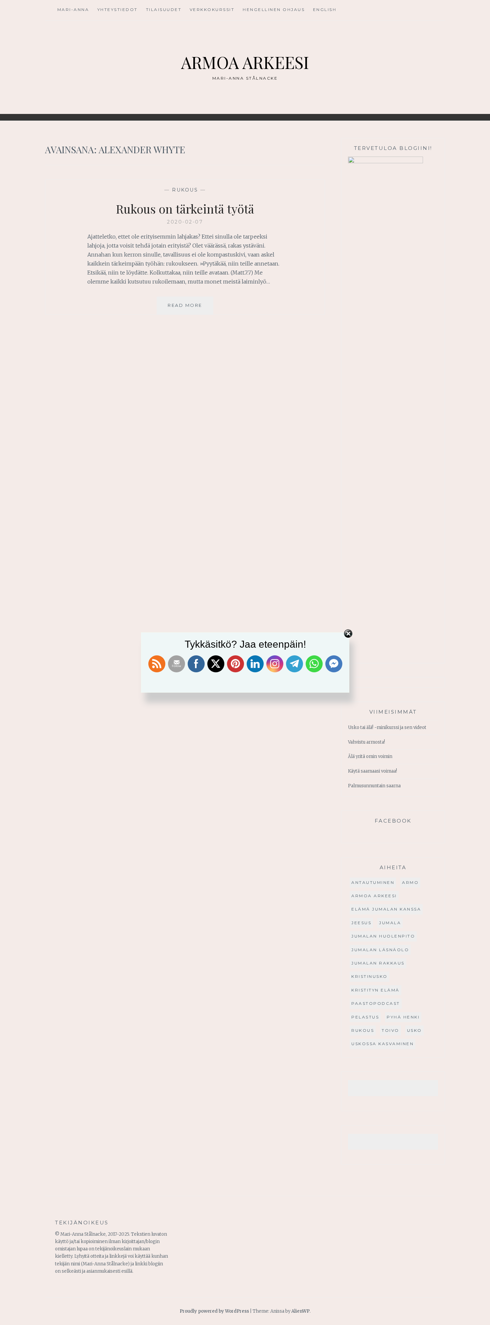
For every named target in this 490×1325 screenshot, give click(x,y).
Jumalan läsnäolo (380, 949)
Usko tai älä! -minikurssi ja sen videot (387, 727)
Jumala (390, 922)
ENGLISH (325, 9)
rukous (185, 190)
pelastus (365, 1016)
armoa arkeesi (374, 895)
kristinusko (369, 976)
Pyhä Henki (403, 1016)
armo (410, 882)
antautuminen (372, 882)
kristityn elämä (375, 990)
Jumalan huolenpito (383, 936)
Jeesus (361, 922)
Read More (190, 308)
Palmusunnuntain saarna (374, 786)
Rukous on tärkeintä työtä (185, 209)
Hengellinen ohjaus (274, 9)
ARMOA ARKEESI (245, 62)
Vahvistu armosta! (366, 742)
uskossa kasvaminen (382, 1043)
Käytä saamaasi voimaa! (372, 771)
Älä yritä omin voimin (370, 756)
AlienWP (300, 1311)
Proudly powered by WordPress (214, 1311)
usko (414, 1030)
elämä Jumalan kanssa (386, 909)
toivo (390, 1030)
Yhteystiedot (117, 9)
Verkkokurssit (212, 9)
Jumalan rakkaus (378, 963)
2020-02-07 (185, 222)
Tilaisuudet (164, 9)
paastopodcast (375, 1003)
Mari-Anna (73, 9)
